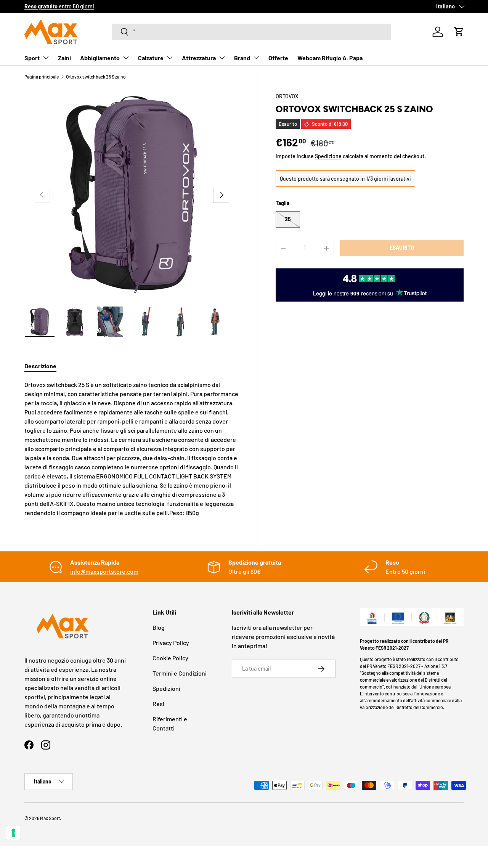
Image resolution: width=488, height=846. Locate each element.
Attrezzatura (199, 57)
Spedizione (328, 156)
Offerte (278, 57)
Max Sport (50, 818)
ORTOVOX (287, 96)
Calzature (151, 57)
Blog (158, 627)
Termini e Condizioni (179, 673)
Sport (32, 57)
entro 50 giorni (59, 6)
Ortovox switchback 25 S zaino (96, 76)
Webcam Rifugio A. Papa (330, 57)
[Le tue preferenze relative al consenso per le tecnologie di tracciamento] (13, 832)
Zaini (64, 57)
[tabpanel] (131, 448)
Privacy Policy (170, 642)
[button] (459, 31)
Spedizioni (166, 688)
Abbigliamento (100, 57)
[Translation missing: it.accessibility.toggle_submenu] (45, 57)
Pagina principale (41, 76)
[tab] (40, 366)
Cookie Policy (170, 657)
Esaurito (402, 247)
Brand (242, 57)
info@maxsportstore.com (104, 571)
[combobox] (251, 32)
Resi (158, 703)
